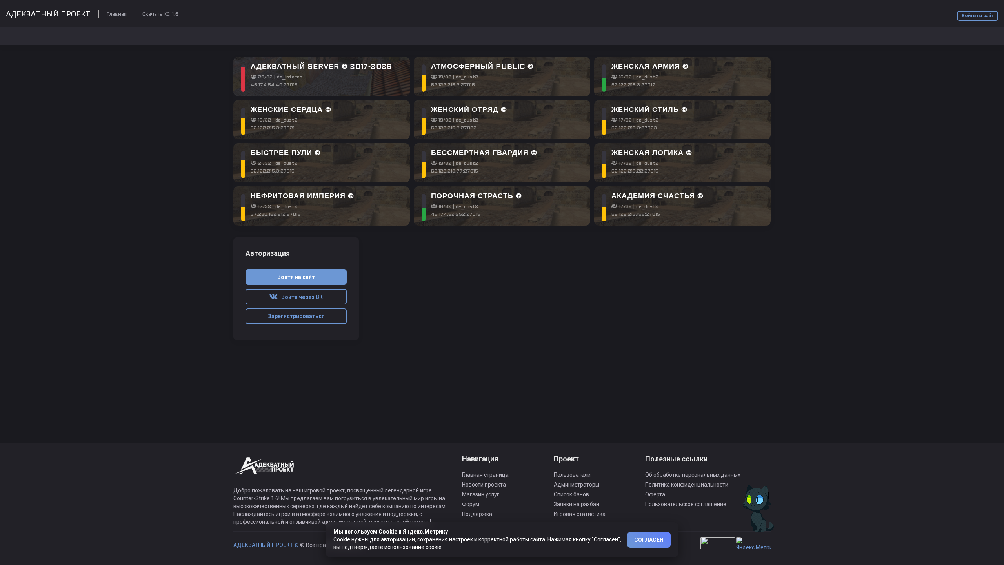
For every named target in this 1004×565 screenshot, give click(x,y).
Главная (117, 14)
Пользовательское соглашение (685, 504)
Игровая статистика (580, 514)
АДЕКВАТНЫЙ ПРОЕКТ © (266, 545)
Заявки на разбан (576, 504)
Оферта (655, 494)
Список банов (571, 494)
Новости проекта (484, 484)
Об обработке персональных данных (692, 475)
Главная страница (485, 475)
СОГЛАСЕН (649, 540)
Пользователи (572, 475)
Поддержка (477, 514)
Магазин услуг (480, 494)
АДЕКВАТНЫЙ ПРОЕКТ (48, 14)
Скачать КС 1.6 (160, 14)
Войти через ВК (300, 297)
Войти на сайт (977, 15)
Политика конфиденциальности (686, 484)
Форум (470, 504)
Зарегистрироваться (296, 316)
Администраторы (576, 484)
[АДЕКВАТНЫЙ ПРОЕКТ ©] (264, 470)
